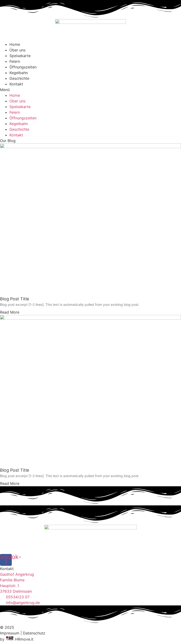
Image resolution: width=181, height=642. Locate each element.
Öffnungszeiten (23, 67)
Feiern (14, 61)
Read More (9, 312)
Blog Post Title (14, 298)
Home (14, 44)
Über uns (17, 50)
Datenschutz (34, 633)
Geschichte (19, 78)
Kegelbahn (18, 72)
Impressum (9, 633)
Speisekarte (20, 55)
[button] (90, 89)
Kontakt (16, 84)
